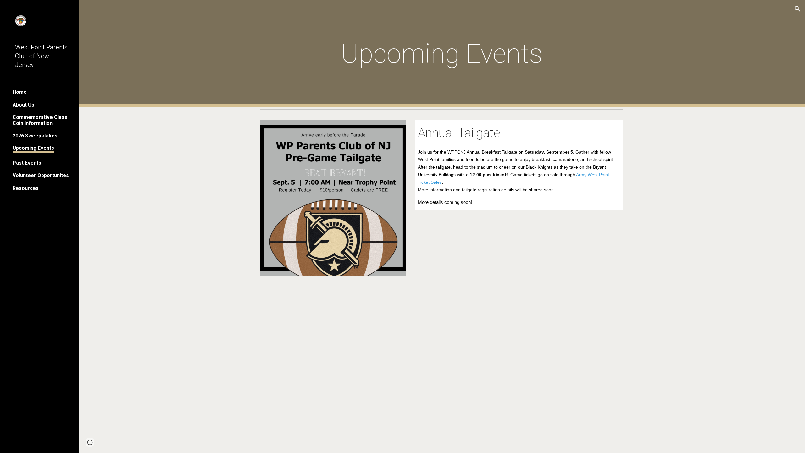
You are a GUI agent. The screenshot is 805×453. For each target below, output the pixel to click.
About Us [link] (23, 105)
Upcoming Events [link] (33, 148)
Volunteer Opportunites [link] (41, 175)
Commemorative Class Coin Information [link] (40, 120)
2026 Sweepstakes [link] (35, 136)
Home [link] (20, 92)
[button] (797, 8)
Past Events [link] (27, 163)
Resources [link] (26, 188)
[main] (441, 54)
